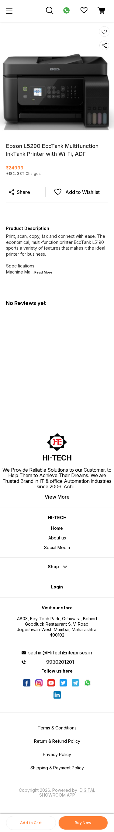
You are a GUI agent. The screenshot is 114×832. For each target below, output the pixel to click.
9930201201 (60, 662)
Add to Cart (31, 823)
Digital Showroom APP (67, 793)
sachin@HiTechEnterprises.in (60, 652)
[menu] (9, 11)
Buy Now (83, 823)
